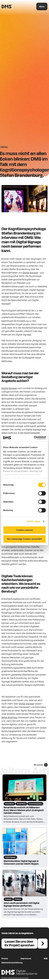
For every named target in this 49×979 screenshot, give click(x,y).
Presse (4, 958)
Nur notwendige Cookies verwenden (24, 539)
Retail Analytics (9, 717)
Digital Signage (30, 272)
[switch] (42, 493)
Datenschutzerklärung (12, 962)
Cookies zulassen (24, 530)
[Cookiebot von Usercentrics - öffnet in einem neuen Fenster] (34, 437)
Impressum (26, 958)
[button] (41, 6)
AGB (46, 958)
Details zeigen (33, 521)
